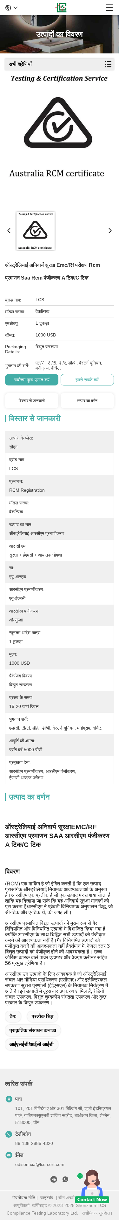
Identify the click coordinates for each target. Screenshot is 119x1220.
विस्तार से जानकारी (32, 401)
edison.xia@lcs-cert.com (39, 1164)
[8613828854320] (65, 1180)
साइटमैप (46, 1197)
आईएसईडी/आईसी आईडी (32, 1044)
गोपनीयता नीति (23, 1197)
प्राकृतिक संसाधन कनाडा (33, 1030)
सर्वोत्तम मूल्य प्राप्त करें (32, 379)
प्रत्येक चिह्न (42, 1016)
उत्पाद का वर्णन (87, 401)
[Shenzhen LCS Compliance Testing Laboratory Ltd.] (61, 7)
